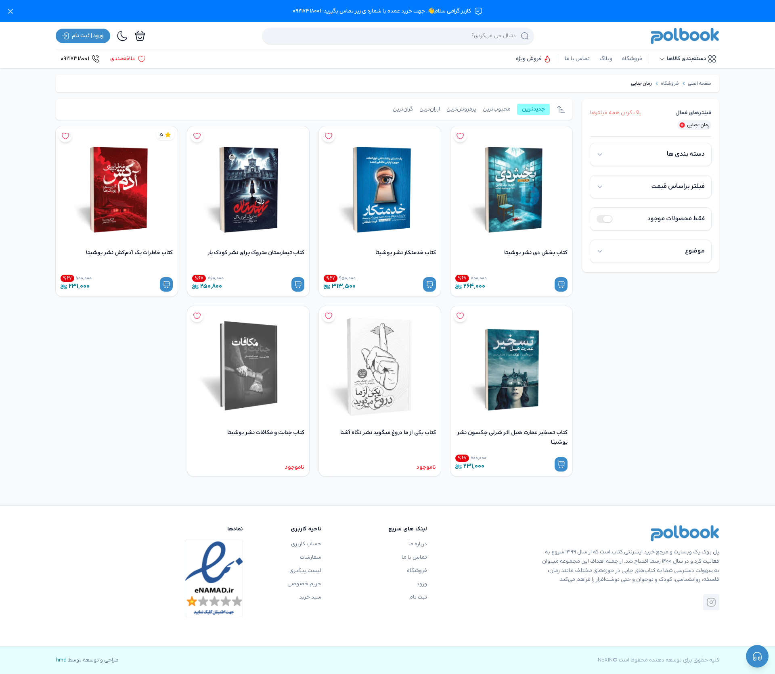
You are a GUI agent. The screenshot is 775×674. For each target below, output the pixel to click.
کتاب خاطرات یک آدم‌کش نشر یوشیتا (129, 253)
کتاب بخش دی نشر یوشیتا (536, 253)
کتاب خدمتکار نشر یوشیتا (405, 253)
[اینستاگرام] (711, 602)
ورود (422, 584)
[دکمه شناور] (757, 656)
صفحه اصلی (699, 83)
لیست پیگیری (305, 570)
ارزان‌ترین (429, 109)
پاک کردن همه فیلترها (615, 113)
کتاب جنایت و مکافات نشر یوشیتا (265, 432)
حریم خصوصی (304, 584)
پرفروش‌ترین (461, 109)
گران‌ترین (403, 109)
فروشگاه (632, 59)
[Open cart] (140, 36)
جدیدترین (533, 109)
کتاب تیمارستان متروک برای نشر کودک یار (255, 253)
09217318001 (75, 59)
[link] (699, 83)
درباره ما (417, 544)
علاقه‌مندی (122, 59)
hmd (61, 660)
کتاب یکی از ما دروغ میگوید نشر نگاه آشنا (388, 432)
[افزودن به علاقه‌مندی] (460, 135)
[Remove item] (682, 125)
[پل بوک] (685, 36)
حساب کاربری (306, 544)
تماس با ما (577, 59)
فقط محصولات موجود (676, 219)
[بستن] (10, 11)
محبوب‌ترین (497, 109)
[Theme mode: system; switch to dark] (122, 36)
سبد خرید (310, 597)
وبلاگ (605, 59)
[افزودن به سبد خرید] (561, 284)
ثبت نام (418, 597)
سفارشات (310, 557)
